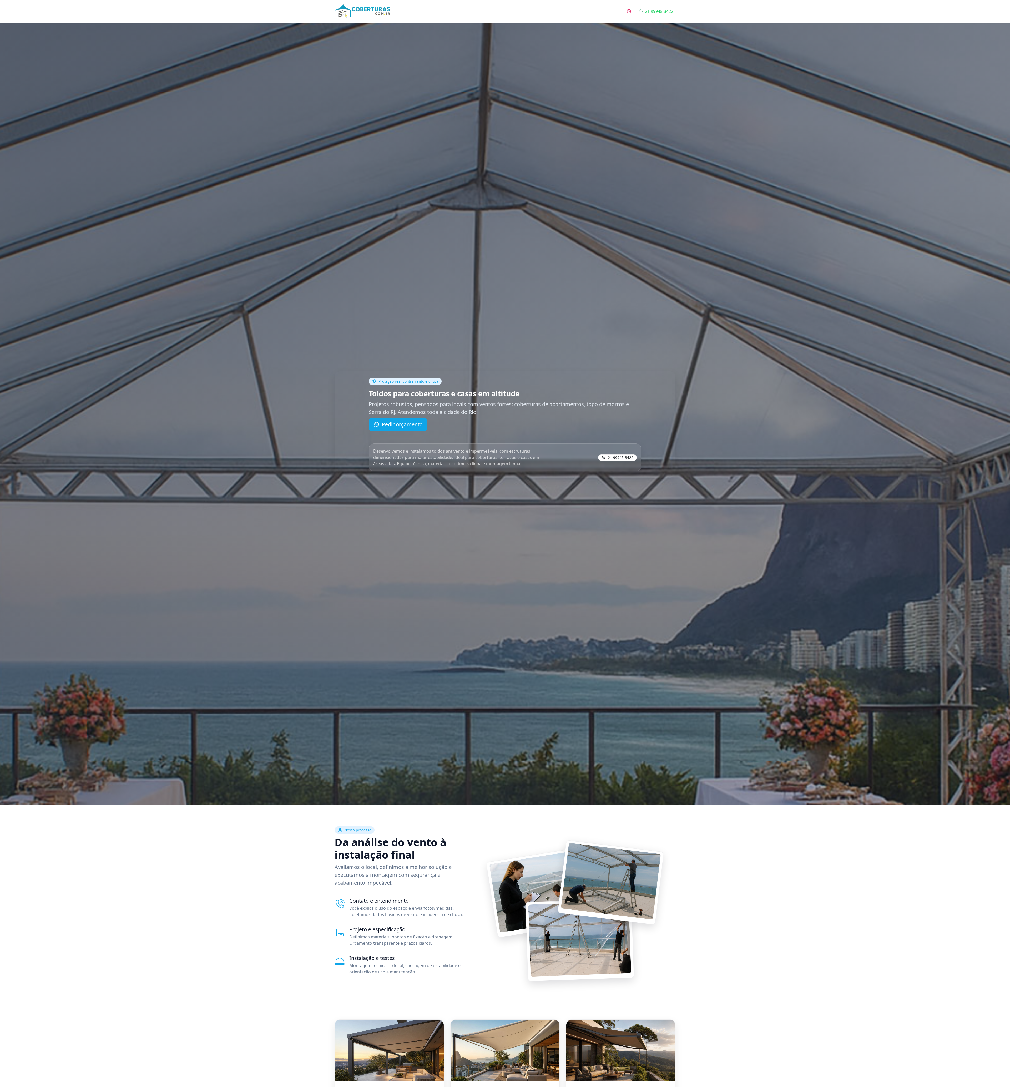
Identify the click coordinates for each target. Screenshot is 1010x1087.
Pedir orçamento (402, 424)
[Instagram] (629, 11)
